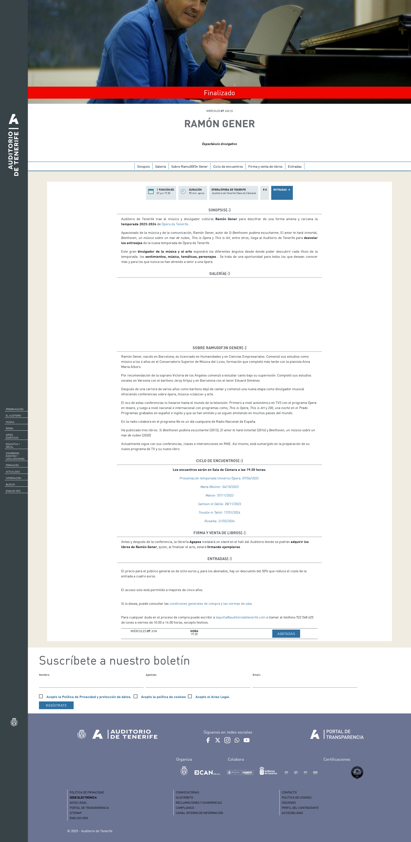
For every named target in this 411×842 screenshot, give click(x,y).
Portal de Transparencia (89, 807)
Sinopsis (143, 166)
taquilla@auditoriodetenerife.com (240, 617)
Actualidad (13, 471)
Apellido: (151, 674)
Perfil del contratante (300, 807)
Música (10, 422)
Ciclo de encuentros (228, 166)
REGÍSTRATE (56, 705)
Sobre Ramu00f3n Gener (189, 166)
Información (13, 478)
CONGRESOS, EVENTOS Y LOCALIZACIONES (15, 456)
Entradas (295, 166)
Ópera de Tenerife (175, 224)
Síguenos (289, 802)
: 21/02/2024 (219, 521)
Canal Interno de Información (199, 813)
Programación (15, 409)
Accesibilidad (292, 813)
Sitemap (76, 813)
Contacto (289, 792)
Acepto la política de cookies (163, 697)
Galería (160, 166)
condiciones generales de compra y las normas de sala (211, 603)
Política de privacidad (87, 792)
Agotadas (288, 633)
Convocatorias (187, 792)
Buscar (10, 484)
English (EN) (13, 490)
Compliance (185, 807)
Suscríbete (184, 797)
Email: (257, 674)
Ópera (9, 428)
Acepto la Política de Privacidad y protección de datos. (88, 697)
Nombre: (44, 674)
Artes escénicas (12, 436)
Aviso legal (78, 802)
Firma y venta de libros (265, 166)
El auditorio (13, 415)
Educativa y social (13, 445)
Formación (12, 465)
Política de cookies (296, 797)
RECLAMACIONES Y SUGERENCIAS (199, 802)
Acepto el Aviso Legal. (212, 697)
